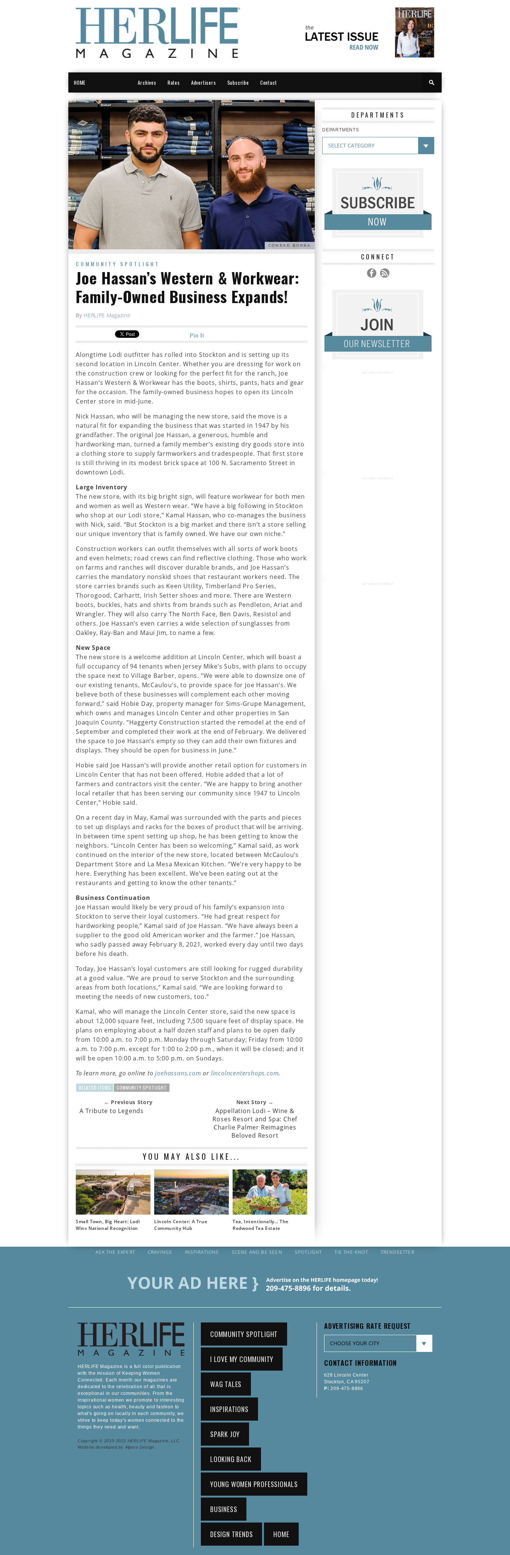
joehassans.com (178, 1073)
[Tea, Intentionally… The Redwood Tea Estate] (270, 1212)
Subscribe (238, 82)
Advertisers (203, 82)
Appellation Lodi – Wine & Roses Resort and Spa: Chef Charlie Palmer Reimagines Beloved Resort (254, 1123)
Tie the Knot (351, 1252)
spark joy (225, 1434)
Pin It (197, 335)
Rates (174, 82)
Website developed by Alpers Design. (117, 1447)
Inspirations (202, 1252)
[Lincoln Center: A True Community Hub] (191, 1212)
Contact (268, 82)
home (281, 1534)
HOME (79, 82)
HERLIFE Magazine (107, 315)
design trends (231, 1534)
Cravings (160, 1252)
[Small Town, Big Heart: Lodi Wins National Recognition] (113, 1212)
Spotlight (308, 1252)
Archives (147, 82)
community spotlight (141, 1087)
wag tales (226, 1384)
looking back (231, 1459)
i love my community (241, 1359)
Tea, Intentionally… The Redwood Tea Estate (261, 1224)
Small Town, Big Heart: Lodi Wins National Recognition (108, 1224)
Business (223, 1509)
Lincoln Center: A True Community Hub (180, 1224)
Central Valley (112, 82)
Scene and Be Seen (257, 1252)
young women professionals (254, 1484)
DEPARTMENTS (340, 130)
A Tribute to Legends (112, 1111)
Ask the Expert (115, 1252)
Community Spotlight (118, 264)
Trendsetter (397, 1252)
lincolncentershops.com (245, 1073)
